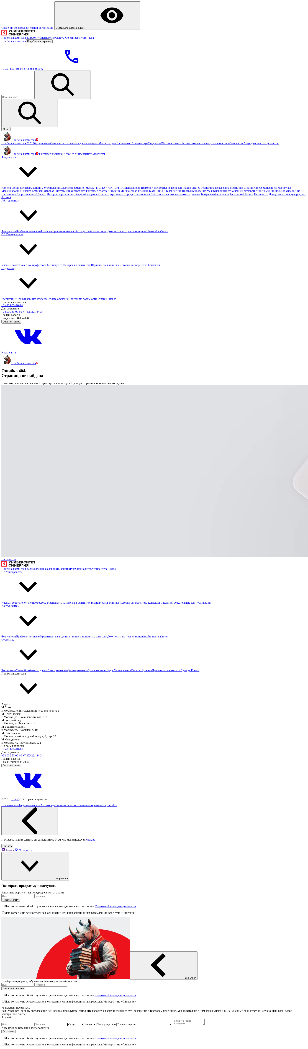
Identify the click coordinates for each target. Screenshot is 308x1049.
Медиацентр (54, 265)
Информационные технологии (41, 187)
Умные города (124, 194)
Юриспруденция (11, 187)
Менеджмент (132, 187)
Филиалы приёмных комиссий (88, 636)
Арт (112, 194)
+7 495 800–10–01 (12, 68)
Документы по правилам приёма (127, 636)
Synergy (15, 799)
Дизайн (248, 187)
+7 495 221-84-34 (33, 311)
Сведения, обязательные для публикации (186, 602)
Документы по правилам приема (127, 231)
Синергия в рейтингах (76, 265)
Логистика (284, 187)
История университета (133, 265)
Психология (148, 187)
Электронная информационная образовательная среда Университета (89, 670)
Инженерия (163, 187)
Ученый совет (10, 265)
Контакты (154, 265)
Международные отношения (224, 190)
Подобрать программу (39, 41)
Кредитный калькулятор (92, 231)
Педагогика (222, 187)
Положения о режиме (89, 805)
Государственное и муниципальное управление (271, 190)
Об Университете (81, 153)
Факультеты (45, 153)
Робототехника (159, 194)
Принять (7, 846)
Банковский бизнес (241, 194)
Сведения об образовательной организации (27, 27)
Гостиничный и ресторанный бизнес (23, 194)
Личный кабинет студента (32, 298)
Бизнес (196, 187)
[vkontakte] (28, 349)
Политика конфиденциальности (20, 805)
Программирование (194, 190)
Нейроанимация (181, 187)
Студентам (98, 153)
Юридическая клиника (105, 265)
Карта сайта (8, 352)
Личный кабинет (157, 231)
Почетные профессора (32, 265)
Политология (142, 194)
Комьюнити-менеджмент (185, 194)
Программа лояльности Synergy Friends (92, 298)
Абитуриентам (62, 153)
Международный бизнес (16, 190)
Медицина (236, 187)
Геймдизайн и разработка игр (91, 194)
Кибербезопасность (265, 187)
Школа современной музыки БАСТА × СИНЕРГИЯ (92, 187)
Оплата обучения (58, 298)
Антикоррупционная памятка (58, 805)
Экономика (207, 187)
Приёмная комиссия (28, 231)
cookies (90, 839)
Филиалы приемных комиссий (59, 231)
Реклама (143, 190)
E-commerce (261, 194)
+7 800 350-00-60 (34, 68)
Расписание (8, 298)
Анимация (113, 190)
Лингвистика (129, 190)
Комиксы (37, 190)
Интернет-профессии (60, 194)
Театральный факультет (215, 194)
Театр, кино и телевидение (165, 190)
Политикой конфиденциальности (115, 906)
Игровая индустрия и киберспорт (64, 190)
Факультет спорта (96, 190)
